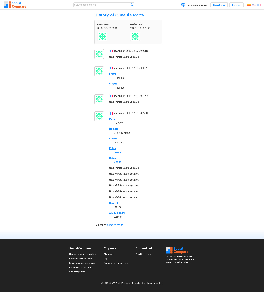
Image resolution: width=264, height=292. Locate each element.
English (254, 5)
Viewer (113, 83)
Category (114, 158)
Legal (106, 258)
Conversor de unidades (80, 267)
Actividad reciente (144, 254)
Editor (112, 74)
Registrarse (219, 5)
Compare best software (80, 258)
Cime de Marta (129, 15)
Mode (112, 119)
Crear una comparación (183, 5)
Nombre (113, 129)
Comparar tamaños (197, 5)
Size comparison (77, 271)
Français (259, 5)
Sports (117, 162)
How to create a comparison (82, 254)
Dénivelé (114, 203)
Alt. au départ (117, 213)
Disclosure (109, 254)
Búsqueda (132, 4)
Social (180, 250)
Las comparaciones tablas (82, 263)
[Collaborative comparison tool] (15, 5)
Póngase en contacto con (116, 263)
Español (249, 5)
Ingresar (236, 5)
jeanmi (118, 51)
